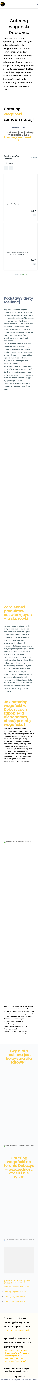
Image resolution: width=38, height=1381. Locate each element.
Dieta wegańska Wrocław (16, 1350)
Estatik (24, 274)
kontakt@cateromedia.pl (19, 139)
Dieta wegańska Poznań (15, 1361)
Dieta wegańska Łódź (14, 1358)
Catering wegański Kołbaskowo (17, 1287)
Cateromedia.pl (21, 1368)
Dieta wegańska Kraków (15, 1356)
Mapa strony (19, 1377)
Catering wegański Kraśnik (15, 1292)
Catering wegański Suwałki (15, 1301)
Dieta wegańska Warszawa (17, 1353)
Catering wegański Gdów (14, 1296)
